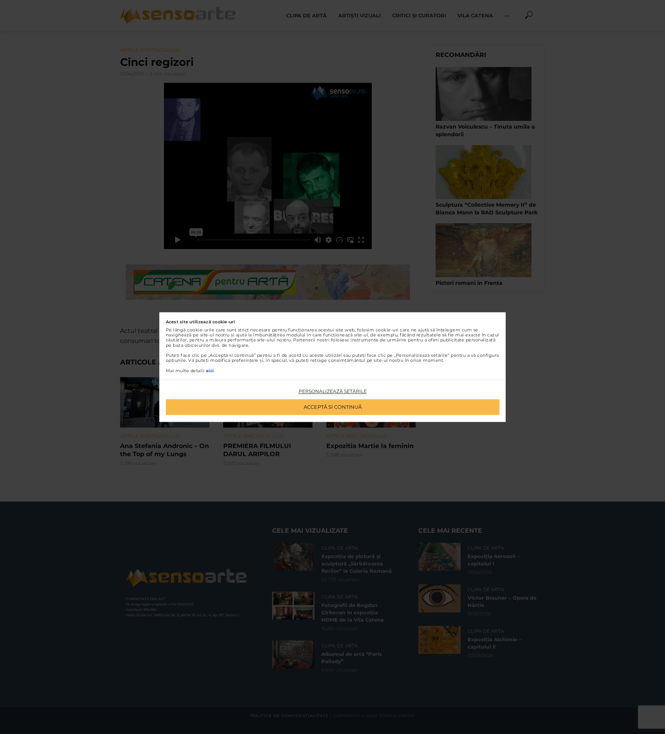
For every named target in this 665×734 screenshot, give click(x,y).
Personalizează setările (333, 392)
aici (210, 370)
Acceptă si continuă (333, 407)
